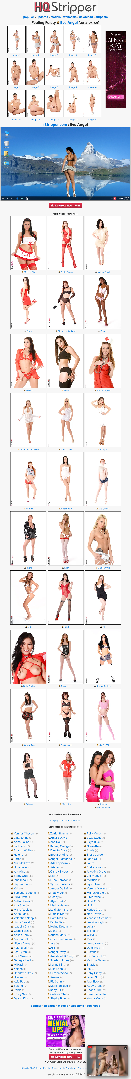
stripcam (101, 17)
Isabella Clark (22, 926)
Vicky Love (94, 875)
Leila (90, 926)
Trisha (91, 930)
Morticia (92, 880)
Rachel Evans (103, 807)
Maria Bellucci (59, 985)
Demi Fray (93, 947)
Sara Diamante (96, 994)
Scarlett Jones (59, 960)
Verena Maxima (97, 888)
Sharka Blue (58, 998)
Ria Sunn (56, 981)
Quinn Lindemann (61, 939)
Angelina (19, 871)
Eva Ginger (104, 508)
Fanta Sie (56, 922)
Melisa (29, 390)
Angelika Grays (96, 871)
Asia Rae (19, 981)
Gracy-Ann (29, 745)
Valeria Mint (21, 947)
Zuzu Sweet (95, 837)
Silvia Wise (94, 897)
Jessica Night (96, 922)
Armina (54, 977)
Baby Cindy (94, 973)
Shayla (91, 964)
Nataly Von (57, 892)
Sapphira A (66, 508)
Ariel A (54, 867)
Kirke (17, 888)
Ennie (66, 390)
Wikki (90, 935)
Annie (90, 850)
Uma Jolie (20, 867)
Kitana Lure (94, 990)
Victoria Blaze (96, 960)
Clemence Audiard (66, 331)
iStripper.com (55, 124)
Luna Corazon (59, 880)
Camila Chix (104, 567)
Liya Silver (93, 884)
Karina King (57, 964)
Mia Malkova (22, 863)
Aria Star (19, 905)
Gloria (29, 331)
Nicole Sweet (22, 943)
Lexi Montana (59, 909)
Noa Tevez (94, 913)
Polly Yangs (94, 833)
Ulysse (18, 977)
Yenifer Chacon (24, 833)
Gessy (54, 897)
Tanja (66, 627)
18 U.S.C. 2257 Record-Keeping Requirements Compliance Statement (54, 1068)
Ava (52, 943)
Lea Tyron (20, 952)
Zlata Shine (21, 837)
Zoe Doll (55, 842)
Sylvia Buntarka (60, 884)
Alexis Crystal (104, 390)
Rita (52, 875)
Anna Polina (21, 842)
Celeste (29, 804)
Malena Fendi (103, 272)
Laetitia (103, 804)
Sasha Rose (94, 956)
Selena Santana (103, 686)
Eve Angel (69, 22)
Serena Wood (59, 973)
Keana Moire (95, 998)
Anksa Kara (21, 935)
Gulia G (91, 901)
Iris (89, 968)
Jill (103, 627)
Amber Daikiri (59, 888)
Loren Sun (93, 977)
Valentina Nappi (24, 918)
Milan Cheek (22, 901)
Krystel (103, 331)
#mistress (75, 820)
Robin (17, 990)
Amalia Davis (58, 837)
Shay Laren (66, 686)
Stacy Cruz (21, 875)
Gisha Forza (21, 930)
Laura (90, 863)
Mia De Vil (104, 745)
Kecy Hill (55, 990)
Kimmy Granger (60, 846)
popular (28, 17)
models (56, 17)
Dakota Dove (58, 850)
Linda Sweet (22, 922)
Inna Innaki (21, 880)
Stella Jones (95, 867)
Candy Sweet (59, 871)
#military (64, 820)
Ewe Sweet (21, 956)
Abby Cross (94, 985)
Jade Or (92, 858)
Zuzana (91, 952)
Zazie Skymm (59, 833)
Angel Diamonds (61, 858)
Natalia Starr (58, 913)
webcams (70, 17)
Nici (89, 905)
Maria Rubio (21, 909)
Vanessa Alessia (97, 918)
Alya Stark (57, 901)
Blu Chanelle (67, 745)
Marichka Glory (96, 892)
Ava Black (93, 981)
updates (42, 17)
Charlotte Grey (23, 973)
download (86, 17)
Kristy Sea (20, 994)
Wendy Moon (95, 943)
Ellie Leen (56, 968)
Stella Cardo (67, 272)
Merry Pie (66, 804)
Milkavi (18, 964)
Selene (18, 985)
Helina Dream (59, 926)
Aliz (52, 947)
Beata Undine (59, 854)
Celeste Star (58, 994)
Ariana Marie (58, 935)
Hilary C (104, 449)
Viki (29, 627)
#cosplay (54, 820)
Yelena (18, 968)
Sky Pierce (21, 884)
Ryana (29, 567)
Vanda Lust (66, 449)
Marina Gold (22, 939)
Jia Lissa (19, 846)
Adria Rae (20, 913)
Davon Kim (21, 998)
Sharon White (23, 850)
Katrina (29, 508)
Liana (53, 930)
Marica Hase (58, 905)
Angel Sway (58, 952)
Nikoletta (93, 846)
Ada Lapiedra (59, 863)
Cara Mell (56, 918)
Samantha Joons (25, 892)
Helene (18, 854)
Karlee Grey (94, 909)
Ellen (66, 567)
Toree (17, 858)
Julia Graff (20, 897)
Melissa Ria (29, 272)
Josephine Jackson (29, 449)
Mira (89, 939)
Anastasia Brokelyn (62, 956)
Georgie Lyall (22, 960)
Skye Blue (93, 842)
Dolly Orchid (29, 686)
